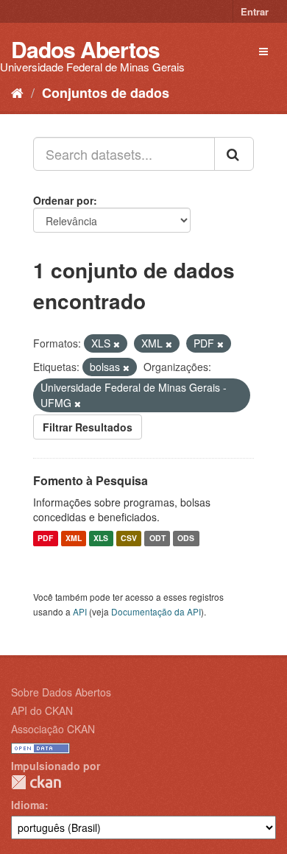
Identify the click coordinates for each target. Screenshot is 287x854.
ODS (185, 538)
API (80, 611)
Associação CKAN (53, 728)
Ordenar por (63, 200)
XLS (100, 538)
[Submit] (234, 154)
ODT (157, 538)
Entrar (255, 11)
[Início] (17, 92)
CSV (129, 538)
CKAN (36, 782)
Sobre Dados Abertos (61, 692)
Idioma (28, 804)
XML (73, 538)
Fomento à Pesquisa (90, 480)
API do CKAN (42, 710)
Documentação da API (156, 611)
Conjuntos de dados (105, 92)
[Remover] (116, 344)
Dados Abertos (85, 49)
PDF (45, 538)
